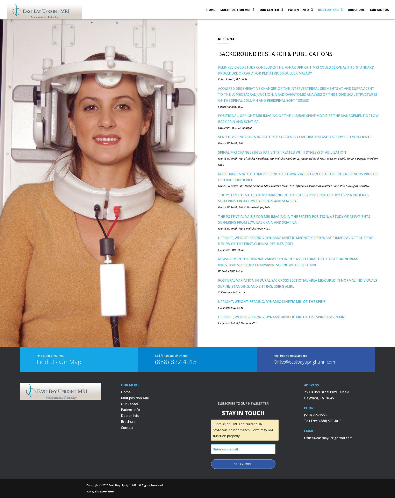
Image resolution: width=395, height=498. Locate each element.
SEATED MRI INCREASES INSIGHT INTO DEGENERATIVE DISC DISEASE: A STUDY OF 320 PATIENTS (295, 137)
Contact (127, 427)
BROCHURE (356, 10)
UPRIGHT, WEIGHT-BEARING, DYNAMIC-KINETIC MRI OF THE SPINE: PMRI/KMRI (281, 317)
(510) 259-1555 (315, 415)
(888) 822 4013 (330, 421)
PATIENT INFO (298, 10)
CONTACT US (379, 10)
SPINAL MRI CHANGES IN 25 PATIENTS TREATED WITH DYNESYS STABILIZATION (282, 152)
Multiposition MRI (135, 398)
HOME (210, 10)
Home (126, 392)
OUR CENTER (269, 10)
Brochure (128, 421)
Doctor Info (130, 415)
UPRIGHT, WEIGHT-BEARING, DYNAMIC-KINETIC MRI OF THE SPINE (271, 301)
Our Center (129, 404)
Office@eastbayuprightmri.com (328, 438)
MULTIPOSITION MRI (235, 10)
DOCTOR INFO (328, 10)
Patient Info (130, 409)
